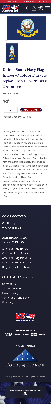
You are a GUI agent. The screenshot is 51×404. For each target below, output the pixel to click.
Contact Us (9, 284)
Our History (8, 223)
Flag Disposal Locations (16, 267)
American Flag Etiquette (16, 258)
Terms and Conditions (15, 297)
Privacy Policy (10, 293)
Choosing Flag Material (16, 253)
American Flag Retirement (17, 262)
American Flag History (15, 248)
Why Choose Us (11, 227)
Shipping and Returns (15, 288)
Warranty (7, 302)
